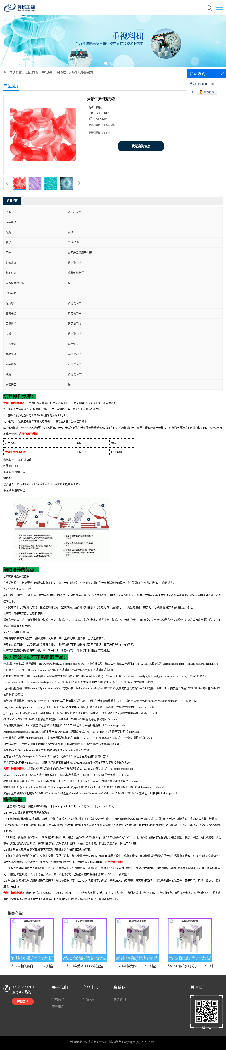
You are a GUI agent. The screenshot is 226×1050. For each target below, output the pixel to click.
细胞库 (61, 72)
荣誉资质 (58, 1007)
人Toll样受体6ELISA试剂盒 (137, 966)
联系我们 (119, 999)
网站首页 (32, 72)
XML (151, 1042)
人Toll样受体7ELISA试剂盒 (84, 966)
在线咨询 (22, 1001)
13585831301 (23, 987)
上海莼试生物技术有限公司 (87, 1042)
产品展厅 (48, 72)
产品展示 (89, 999)
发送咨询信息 (141, 146)
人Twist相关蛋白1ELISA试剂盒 (32, 966)
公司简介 (58, 999)
